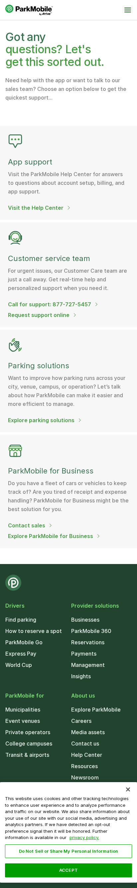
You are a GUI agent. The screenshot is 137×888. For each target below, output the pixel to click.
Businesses (85, 619)
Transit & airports (27, 754)
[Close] (128, 789)
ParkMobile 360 (91, 631)
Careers (81, 721)
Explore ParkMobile (96, 709)
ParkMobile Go (24, 642)
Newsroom (85, 777)
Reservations (87, 642)
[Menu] (128, 10)
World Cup (18, 665)
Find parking (20, 619)
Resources (84, 766)
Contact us (85, 743)
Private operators (27, 732)
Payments (83, 653)
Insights (81, 676)
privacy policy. (84, 837)
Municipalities (22, 709)
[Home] (29, 10)
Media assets (88, 732)
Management (88, 665)
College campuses (28, 743)
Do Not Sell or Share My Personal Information (68, 851)
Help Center (86, 754)
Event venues (22, 721)
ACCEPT (68, 870)
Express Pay (20, 653)
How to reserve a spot (33, 631)
